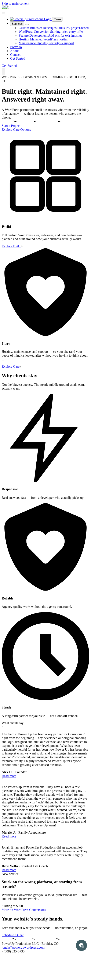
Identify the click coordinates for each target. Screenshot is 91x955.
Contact (15, 54)
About (14, 51)
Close (57, 19)
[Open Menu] (3, 12)
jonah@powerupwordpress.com (23, 947)
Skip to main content (15, 3)
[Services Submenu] (27, 24)
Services (17, 23)
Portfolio (16, 47)
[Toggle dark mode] (3, 71)
